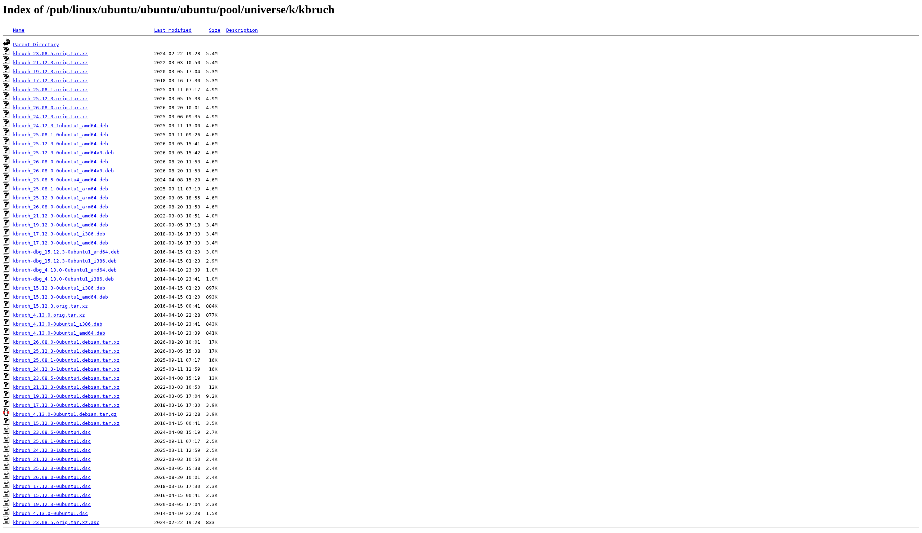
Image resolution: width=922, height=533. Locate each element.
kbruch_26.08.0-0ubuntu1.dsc (52, 477)
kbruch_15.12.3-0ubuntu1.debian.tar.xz (66, 423)
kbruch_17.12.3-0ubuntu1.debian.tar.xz (66, 405)
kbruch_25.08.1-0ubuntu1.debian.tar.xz (66, 360)
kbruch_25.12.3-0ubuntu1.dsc (52, 468)
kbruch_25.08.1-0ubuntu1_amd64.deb (60, 134)
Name (18, 30)
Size (214, 30)
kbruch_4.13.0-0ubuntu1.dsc (50, 513)
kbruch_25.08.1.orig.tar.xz (50, 89)
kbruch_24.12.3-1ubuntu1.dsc (52, 450)
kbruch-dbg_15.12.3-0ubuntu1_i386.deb (65, 261)
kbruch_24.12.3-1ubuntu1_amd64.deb (60, 125)
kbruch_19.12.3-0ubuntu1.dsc (52, 504)
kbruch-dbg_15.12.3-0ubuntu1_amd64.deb (66, 252)
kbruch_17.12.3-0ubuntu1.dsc (52, 486)
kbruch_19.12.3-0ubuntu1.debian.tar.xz (66, 396)
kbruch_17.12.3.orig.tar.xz (50, 80)
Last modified (173, 30)
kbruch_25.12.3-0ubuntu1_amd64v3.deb (63, 152)
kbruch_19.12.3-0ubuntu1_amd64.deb (60, 225)
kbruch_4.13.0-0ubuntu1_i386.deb (57, 324)
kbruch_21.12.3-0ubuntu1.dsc (52, 459)
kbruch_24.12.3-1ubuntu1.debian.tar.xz (66, 369)
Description (242, 30)
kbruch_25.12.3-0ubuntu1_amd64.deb (60, 143)
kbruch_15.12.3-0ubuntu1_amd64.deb (60, 297)
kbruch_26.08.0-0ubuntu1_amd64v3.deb (63, 170)
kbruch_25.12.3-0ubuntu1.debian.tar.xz (66, 351)
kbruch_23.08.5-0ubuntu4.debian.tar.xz (66, 378)
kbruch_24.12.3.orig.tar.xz (50, 116)
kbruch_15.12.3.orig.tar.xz (50, 306)
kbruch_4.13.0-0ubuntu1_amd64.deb (59, 333)
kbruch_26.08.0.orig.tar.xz (50, 107)
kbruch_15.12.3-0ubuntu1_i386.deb (59, 288)
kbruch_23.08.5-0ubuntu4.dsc (52, 432)
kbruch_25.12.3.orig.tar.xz (50, 98)
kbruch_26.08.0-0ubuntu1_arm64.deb (60, 207)
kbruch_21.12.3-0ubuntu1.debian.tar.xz (66, 387)
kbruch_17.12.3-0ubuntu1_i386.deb (59, 234)
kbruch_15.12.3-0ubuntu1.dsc (52, 495)
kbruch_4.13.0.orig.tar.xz (49, 315)
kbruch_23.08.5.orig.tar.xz (50, 53)
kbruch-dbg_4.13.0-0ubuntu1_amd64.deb (65, 270)
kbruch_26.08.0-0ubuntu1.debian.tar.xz (66, 342)
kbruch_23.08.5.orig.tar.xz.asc (56, 522)
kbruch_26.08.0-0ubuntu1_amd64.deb (60, 161)
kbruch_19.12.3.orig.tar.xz (50, 71)
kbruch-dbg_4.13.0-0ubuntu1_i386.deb (63, 279)
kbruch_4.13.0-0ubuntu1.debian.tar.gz (65, 414)
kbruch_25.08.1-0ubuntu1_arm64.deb (60, 188)
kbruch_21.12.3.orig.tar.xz (50, 62)
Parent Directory (36, 44)
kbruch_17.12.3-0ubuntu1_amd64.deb (60, 243)
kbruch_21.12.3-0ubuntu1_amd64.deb (60, 216)
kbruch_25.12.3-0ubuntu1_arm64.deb (60, 198)
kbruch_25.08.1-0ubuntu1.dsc (52, 441)
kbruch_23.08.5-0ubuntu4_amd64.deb (60, 179)
